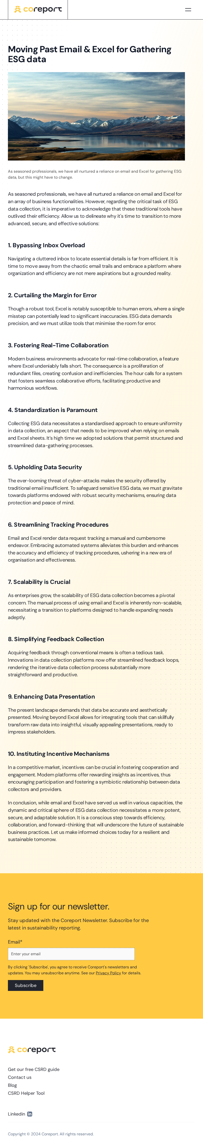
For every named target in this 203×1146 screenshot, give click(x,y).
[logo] (38, 9)
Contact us (19, 1077)
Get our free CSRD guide (33, 1069)
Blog (12, 1085)
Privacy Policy (108, 973)
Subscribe (25, 985)
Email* (15, 942)
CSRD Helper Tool (26, 1093)
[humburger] (188, 9)
